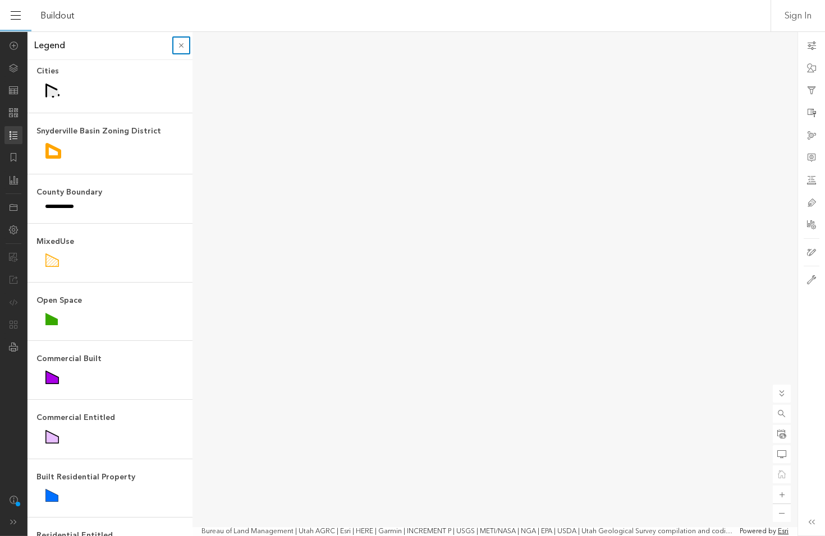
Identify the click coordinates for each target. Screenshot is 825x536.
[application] (412, 283)
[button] (782, 414)
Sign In (798, 16)
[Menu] (15, 15)
